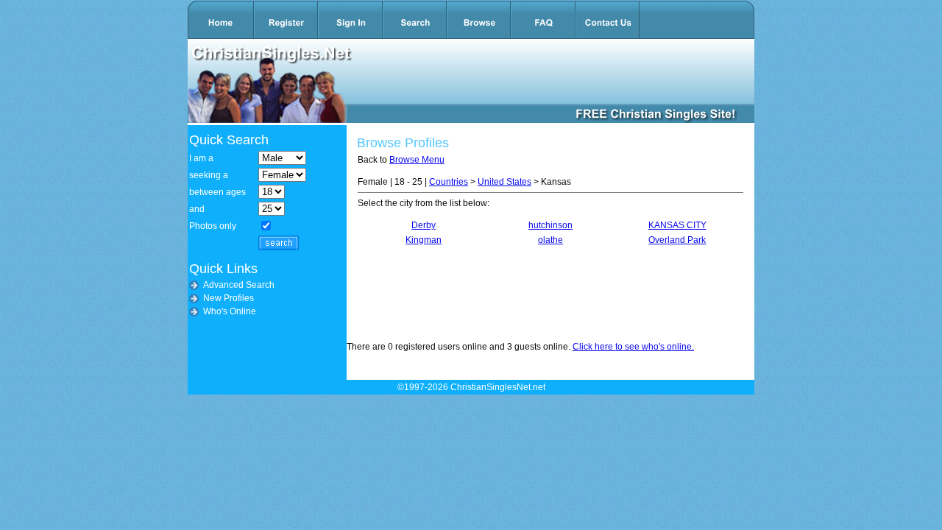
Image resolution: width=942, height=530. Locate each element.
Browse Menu (417, 160)
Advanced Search (239, 285)
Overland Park (677, 240)
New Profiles (228, 298)
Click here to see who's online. (633, 347)
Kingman (424, 240)
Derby (423, 225)
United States (504, 182)
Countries (448, 182)
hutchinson (550, 225)
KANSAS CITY (677, 225)
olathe (550, 240)
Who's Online (229, 311)
